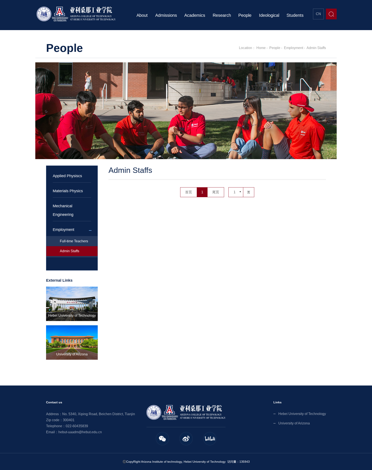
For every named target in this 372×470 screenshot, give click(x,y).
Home (261, 48)
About (142, 15)
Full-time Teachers (74, 241)
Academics (194, 15)
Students (295, 15)
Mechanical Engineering (63, 210)
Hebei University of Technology (302, 414)
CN (318, 14)
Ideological (269, 15)
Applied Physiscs (67, 176)
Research (222, 15)
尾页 (215, 192)
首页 (188, 192)
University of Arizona (294, 423)
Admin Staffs (316, 48)
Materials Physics (68, 191)
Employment (293, 48)
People (244, 15)
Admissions (166, 15)
